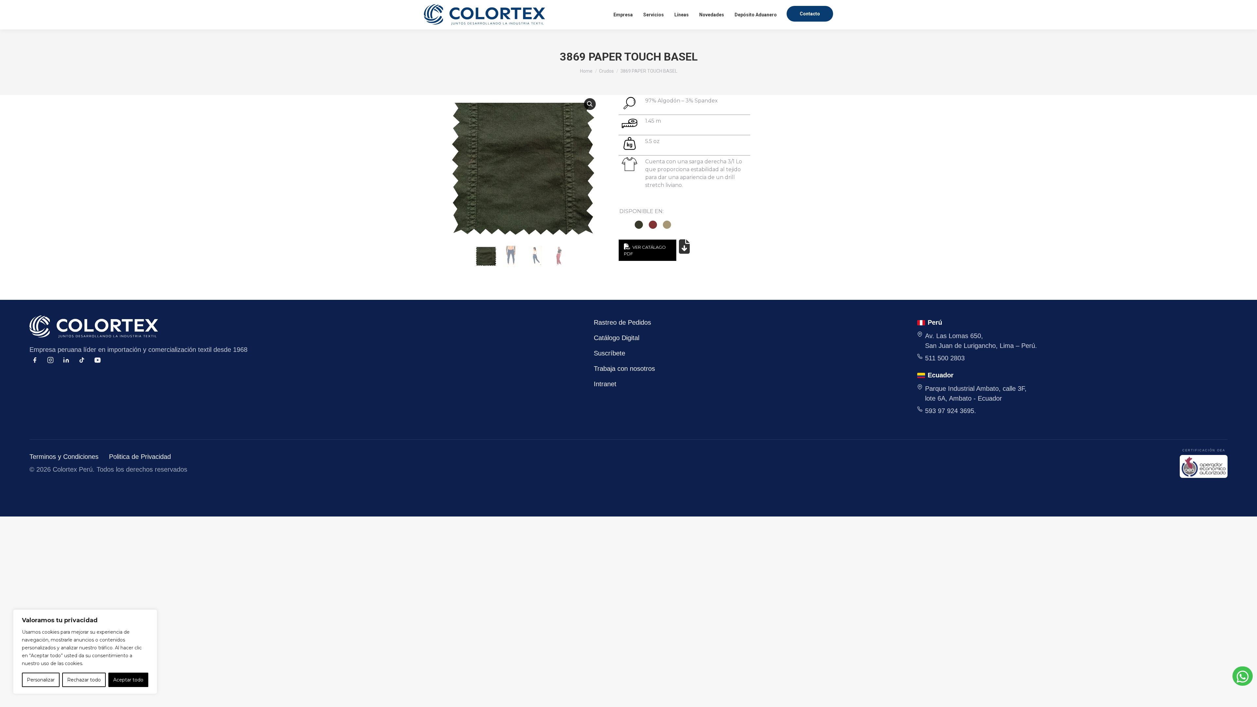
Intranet (605, 384)
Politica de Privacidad (140, 456)
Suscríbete (609, 353)
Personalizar (41, 680)
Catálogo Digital (616, 337)
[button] (590, 104)
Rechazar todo (84, 680)
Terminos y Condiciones (64, 456)
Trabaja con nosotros (624, 368)
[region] (85, 651)
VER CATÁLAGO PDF (644, 250)
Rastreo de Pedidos (622, 322)
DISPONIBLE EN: (641, 211)
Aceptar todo (128, 680)
